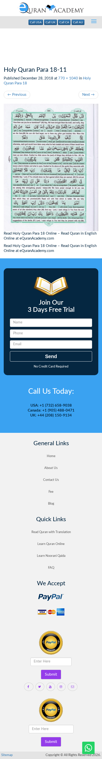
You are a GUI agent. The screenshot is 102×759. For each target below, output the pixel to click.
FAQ (51, 567)
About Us (51, 468)
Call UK (50, 22)
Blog (51, 503)
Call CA (64, 22)
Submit (51, 674)
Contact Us (51, 480)
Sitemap (7, 755)
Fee (51, 491)
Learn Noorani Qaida (51, 556)
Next (88, 95)
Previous (16, 95)
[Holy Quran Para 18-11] (51, 167)
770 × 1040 (68, 78)
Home (51, 456)
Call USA (36, 22)
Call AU (78, 22)
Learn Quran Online (51, 544)
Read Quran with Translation (51, 532)
